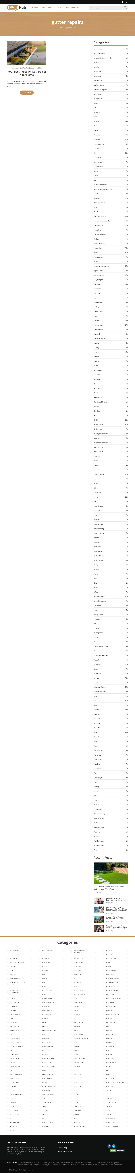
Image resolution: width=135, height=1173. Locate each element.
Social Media (98, 728)
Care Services (98, 167)
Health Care (98, 429)
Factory (96, 307)
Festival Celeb (98, 330)
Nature (96, 583)
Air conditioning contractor (103, 58)
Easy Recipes (98, 280)
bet (95, 108)
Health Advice (98, 425)
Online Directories (100, 601)
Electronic (97, 293)
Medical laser (98, 551)
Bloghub (96, 121)
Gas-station (98, 379)
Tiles (95, 782)
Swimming (97, 769)
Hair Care (97, 411)
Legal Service (98, 506)
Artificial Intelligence (100, 90)
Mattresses (98, 547)
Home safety (98, 447)
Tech (95, 773)
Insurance (97, 465)
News (96, 587)
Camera (96, 148)
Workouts (97, 836)
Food (95, 352)
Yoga (95, 850)
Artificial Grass (99, 85)
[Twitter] (127, 2)
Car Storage (98, 162)
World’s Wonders (99, 845)
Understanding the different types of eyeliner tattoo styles (116, 927)
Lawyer (96, 497)
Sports (96, 741)
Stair (95, 746)
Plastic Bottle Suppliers (102, 646)
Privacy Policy (62, 1148)
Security (96, 696)
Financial (97, 334)
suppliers (97, 764)
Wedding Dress (99, 827)
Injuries (96, 461)
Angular (96, 67)
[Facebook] (123, 2)
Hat (95, 416)
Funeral (96, 357)
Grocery (96, 406)
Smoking (97, 723)
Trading (96, 787)
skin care (97, 719)
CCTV (96, 180)
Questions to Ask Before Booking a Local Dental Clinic (116, 899)
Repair (96, 669)
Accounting (98, 49)
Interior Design (99, 474)
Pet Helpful (97, 628)
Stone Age (97, 755)
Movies (96, 574)
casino (96, 176)
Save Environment (100, 692)
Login (59, 8)
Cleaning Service (99, 203)
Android (96, 62)
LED (95, 502)
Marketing (97, 538)
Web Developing (99, 814)
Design (96, 262)
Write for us (72, 8)
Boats (96, 126)
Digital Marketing (99, 275)
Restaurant (97, 673)
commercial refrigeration (102, 221)
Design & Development (101, 266)
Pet (95, 624)
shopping (97, 714)
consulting (97, 230)
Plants (96, 642)
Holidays (97, 438)
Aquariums (97, 72)
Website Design (99, 818)
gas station (97, 375)
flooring (96, 348)
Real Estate (97, 664)
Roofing (96, 678)
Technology (98, 778)
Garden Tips (98, 370)
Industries (97, 456)
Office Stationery (99, 597)
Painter (96, 610)
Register (46, 8)
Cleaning (97, 198)
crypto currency (99, 244)
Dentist (96, 253)
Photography (98, 633)
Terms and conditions (65, 1151)
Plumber (96, 651)
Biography (97, 112)
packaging (97, 606)
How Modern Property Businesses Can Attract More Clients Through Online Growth (116, 909)
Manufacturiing (99, 529)
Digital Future (98, 271)
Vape (95, 800)
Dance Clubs (98, 248)
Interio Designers (99, 470)
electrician (97, 289)
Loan (95, 515)
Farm (95, 316)
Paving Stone (98, 615)
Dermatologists (99, 257)
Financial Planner (99, 339)
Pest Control (98, 619)
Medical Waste (99, 556)
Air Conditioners (99, 53)
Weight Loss (98, 832)
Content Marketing (100, 234)
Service (96, 705)
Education (97, 284)
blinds (96, 117)
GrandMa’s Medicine (100, 402)
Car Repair (97, 158)
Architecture (98, 81)
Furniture (97, 361)
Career (96, 171)
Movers (96, 569)
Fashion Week (98, 325)
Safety (96, 683)
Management (98, 524)
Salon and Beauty (100, 687)
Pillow (96, 637)
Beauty (96, 103)
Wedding (97, 823)
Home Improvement (101, 443)
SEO (95, 701)
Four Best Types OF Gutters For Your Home (27, 73)
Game (96, 366)
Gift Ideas (97, 388)
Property (97, 660)
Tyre (95, 796)
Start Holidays (98, 750)
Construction (98, 225)
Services (97, 710)
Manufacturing (99, 533)
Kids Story (97, 492)
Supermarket (98, 759)
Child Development (100, 185)
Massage (97, 542)
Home (35, 8)
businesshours (99, 144)
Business (97, 139)
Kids (95, 488)
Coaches (97, 212)
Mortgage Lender (99, 565)
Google (96, 393)
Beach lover (98, 99)
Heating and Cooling (101, 434)
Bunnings (97, 135)
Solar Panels (98, 737)
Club (95, 207)
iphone (96, 479)
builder (96, 130)
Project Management (101, 655)
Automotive (98, 94)
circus (96, 194)
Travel (96, 791)
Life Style (97, 511)
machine (97, 520)
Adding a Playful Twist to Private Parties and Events (115, 918)
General (96, 384)
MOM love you (98, 560)
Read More (27, 93)
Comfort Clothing (100, 216)
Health (96, 420)
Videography (98, 809)
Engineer (97, 298)
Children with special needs (103, 189)
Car (95, 153)
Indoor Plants (98, 452)
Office (96, 592)
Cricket (96, 239)
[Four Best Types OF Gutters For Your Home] (26, 64)
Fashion (96, 320)
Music (96, 578)
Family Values (98, 311)
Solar (95, 732)
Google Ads (98, 397)
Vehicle (96, 805)
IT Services (97, 483)
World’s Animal (99, 841)
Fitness (96, 343)
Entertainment (98, 302)
